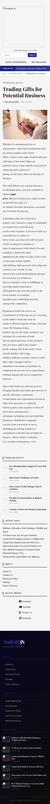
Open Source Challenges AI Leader (24, 477)
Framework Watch (16, 73)
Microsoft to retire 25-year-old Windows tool (22, 545)
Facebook (26, 601)
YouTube (27, 606)
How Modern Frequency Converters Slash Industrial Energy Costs (27, 784)
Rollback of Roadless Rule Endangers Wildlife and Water (26, 738)
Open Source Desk (13, 716)
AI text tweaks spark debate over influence (21, 556)
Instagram (26, 618)
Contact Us (8, 574)
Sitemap (6, 582)
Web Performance (13, 721)
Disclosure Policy (10, 578)
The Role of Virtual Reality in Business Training (25, 499)
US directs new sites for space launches (20, 535)
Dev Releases (39, 62)
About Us (7, 571)
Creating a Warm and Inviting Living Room (27, 509)
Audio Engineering (16, 62)
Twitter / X (27, 612)
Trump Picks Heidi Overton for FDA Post (21, 542)
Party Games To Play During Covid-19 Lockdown (25, 487)
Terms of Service (10, 585)
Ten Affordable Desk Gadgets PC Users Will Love (27, 467)
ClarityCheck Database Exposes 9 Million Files (24, 68)
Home (4, 73)
